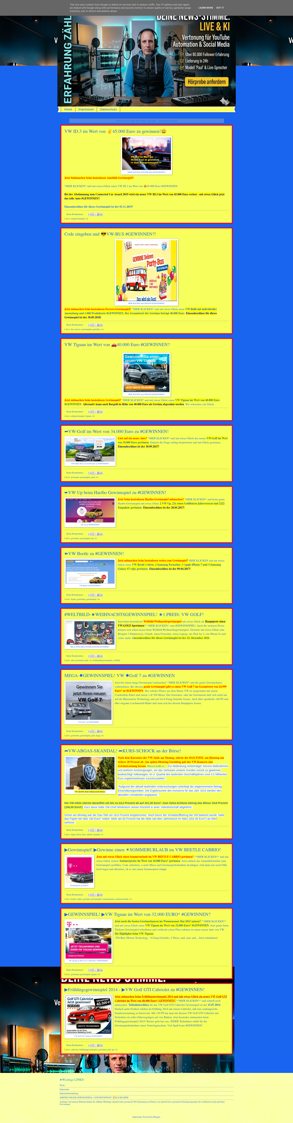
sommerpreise (108, 899)
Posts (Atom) (76, 1066)
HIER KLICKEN (75, 186)
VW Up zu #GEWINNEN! (90, 524)
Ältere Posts (225, 1060)
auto (73, 660)
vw (87, 218)
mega (98, 735)
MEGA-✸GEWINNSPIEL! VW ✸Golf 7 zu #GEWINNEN (119, 675)
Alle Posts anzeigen (167, 120)
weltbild (116, 660)
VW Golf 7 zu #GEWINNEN (88, 722)
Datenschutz (108, 109)
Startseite (139, 1060)
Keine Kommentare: (75, 214)
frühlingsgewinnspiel (88, 1049)
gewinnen (75, 477)
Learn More (206, 7)
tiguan (88, 415)
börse (79, 834)
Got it (220, 7)
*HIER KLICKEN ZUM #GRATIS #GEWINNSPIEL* (146, 172)
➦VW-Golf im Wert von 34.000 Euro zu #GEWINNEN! (116, 431)
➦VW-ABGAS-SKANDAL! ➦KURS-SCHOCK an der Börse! (122, 750)
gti (113, 1049)
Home (68, 109)
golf (93, 477)
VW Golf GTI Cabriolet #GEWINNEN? (88, 1036)
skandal (96, 834)
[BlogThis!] (92, 214)
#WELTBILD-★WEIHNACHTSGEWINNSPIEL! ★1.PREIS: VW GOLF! (134, 614)
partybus (96, 329)
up (92, 538)
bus (72, 329)
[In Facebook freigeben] (98, 214)
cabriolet (74, 1049)
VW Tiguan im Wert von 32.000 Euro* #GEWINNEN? (88, 960)
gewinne (86, 899)
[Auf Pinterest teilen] (101, 214)
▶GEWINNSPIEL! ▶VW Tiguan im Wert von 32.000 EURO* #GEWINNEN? (137, 914)
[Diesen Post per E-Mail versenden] (89, 214)
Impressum (86, 109)
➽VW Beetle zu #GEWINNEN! (94, 553)
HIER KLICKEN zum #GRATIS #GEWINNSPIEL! (146, 303)
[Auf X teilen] (95, 214)
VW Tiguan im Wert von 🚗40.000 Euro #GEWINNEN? (117, 344)
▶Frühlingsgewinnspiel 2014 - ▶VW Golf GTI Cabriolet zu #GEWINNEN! (134, 989)
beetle (73, 599)
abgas (73, 834)
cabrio (79, 899)
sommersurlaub (121, 899)
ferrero (78, 329)
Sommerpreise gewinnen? (79, 885)
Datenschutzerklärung (69, 1093)
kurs (84, 834)
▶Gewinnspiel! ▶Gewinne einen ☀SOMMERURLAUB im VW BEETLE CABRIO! (142, 849)
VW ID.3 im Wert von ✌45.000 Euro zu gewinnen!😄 (115, 131)
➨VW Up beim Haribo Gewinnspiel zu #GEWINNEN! (115, 492)
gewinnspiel (87, 329)
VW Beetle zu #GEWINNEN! (90, 585)
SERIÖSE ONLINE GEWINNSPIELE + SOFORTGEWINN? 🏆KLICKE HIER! (94, 1097)
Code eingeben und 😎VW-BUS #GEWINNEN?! (110, 234)
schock (89, 834)
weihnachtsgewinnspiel (102, 660)
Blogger (156, 1116)
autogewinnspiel (78, 218)
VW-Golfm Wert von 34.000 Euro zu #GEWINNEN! (90, 463)
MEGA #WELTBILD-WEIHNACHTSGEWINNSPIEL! (90, 647)
